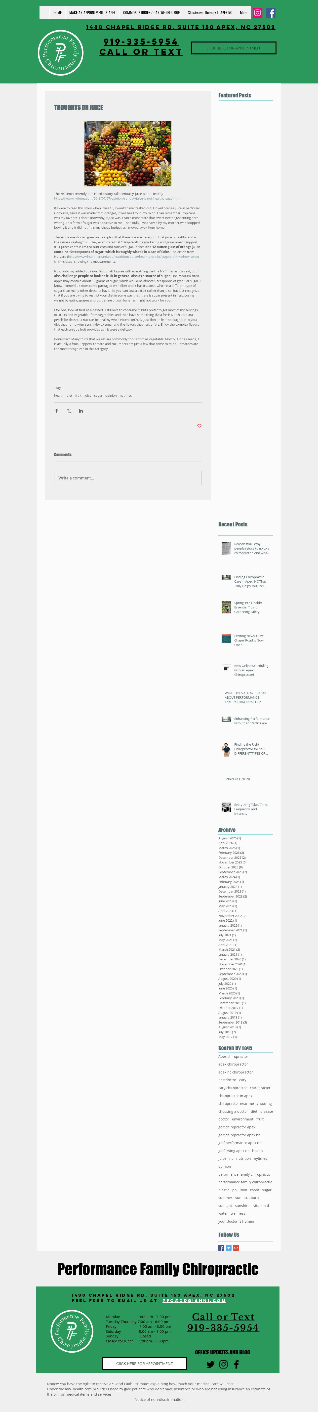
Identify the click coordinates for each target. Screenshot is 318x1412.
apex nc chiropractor (235, 1072)
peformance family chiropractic (244, 1174)
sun (238, 1197)
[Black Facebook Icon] (236, 1364)
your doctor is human (236, 1221)
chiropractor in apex (235, 1095)
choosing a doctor (233, 1111)
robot (254, 1190)
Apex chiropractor (233, 1056)
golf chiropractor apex (236, 1127)
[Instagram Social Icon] (257, 13)
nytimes (126, 395)
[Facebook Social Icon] (271, 13)
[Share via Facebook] (56, 410)
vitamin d (261, 1205)
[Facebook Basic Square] (221, 1248)
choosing (264, 1103)
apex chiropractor (233, 1064)
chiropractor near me (236, 1103)
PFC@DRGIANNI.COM (194, 1300)
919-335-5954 (141, 41)
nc (231, 1158)
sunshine (242, 1205)
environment (242, 1119)
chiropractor (260, 1087)
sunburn (251, 1197)
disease (266, 1111)
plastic (223, 1190)
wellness (238, 1213)
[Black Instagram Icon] (223, 1364)
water (223, 1213)
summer (225, 1197)
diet (69, 395)
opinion (111, 395)
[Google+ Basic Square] (236, 1248)
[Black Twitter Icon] (210, 1364)
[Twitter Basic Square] (229, 1248)
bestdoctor (227, 1079)
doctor (223, 1119)
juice (87, 395)
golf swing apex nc (233, 1150)
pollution (239, 1190)
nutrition (243, 1158)
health (59, 395)
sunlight (225, 1205)
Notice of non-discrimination (159, 1399)
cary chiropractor (232, 1087)
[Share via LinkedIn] (81, 410)
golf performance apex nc (239, 1142)
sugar (98, 395)
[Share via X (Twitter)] (68, 410)
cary (242, 1079)
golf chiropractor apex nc (239, 1135)
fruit (78, 395)
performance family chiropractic (245, 1182)
